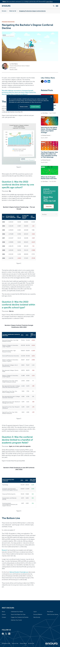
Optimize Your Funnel (16, 620)
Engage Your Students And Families (19, 617)
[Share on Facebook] (45, 81)
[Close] (51, 97)
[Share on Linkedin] (49, 81)
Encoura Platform (37, 614)
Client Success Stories (52, 614)
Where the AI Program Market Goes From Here (49, 177)
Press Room (50, 611)
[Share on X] (42, 81)
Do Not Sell (31, 643)
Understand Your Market (17, 611)
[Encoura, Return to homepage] (6, 6)
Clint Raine (14, 64)
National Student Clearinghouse (19, 572)
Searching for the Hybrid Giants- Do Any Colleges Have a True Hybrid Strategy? (49, 130)
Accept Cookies (35, 106)
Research (4, 550)
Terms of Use (15, 643)
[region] (30, 103)
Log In (35, 611)
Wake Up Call (12, 11)
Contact (4, 617)
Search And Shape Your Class (18, 614)
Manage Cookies (24, 106)
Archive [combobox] (44, 214)
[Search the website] (54, 6)
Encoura (4, 11)
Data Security (36, 617)
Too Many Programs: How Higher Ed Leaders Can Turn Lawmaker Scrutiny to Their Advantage (49, 154)
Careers (4, 614)
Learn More (49, 1)
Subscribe (49, 206)
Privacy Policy (23, 643)
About (3, 611)
